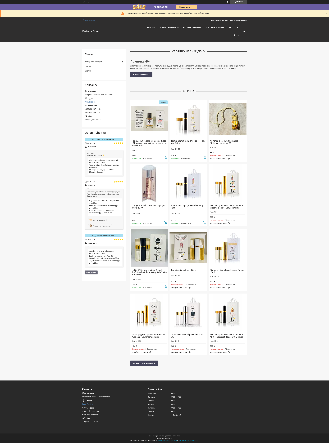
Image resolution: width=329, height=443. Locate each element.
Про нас (88, 66)
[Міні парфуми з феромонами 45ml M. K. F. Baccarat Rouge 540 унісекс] (228, 312)
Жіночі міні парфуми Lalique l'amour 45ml (227, 271)
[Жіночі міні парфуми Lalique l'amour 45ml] (228, 248)
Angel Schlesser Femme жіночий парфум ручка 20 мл (104, 262)
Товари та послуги (168, 27)
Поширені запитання (191, 27)
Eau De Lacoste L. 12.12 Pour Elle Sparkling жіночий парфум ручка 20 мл (104, 257)
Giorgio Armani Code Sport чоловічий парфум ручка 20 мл (103, 161)
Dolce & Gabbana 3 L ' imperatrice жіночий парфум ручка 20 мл (102, 212)
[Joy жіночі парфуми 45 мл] (188, 248)
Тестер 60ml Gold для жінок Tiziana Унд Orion (188, 142)
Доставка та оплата (215, 27)
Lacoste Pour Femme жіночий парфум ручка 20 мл (103, 207)
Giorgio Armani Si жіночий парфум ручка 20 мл (148, 206)
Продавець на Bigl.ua (164, 438)
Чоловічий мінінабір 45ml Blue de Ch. (187, 335)
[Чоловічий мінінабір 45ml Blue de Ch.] (188, 312)
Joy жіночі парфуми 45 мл (183, 270)
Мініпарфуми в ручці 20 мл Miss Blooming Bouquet (101, 171)
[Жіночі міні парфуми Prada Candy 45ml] (188, 183)
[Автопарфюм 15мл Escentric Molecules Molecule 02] (228, 119)
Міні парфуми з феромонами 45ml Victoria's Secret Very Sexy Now (226, 206)
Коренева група (142, 74)
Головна (151, 27)
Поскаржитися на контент (167, 440)
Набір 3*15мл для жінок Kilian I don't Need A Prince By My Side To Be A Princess (149, 272)
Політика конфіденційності (188, 440)
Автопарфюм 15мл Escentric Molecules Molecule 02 (224, 142)
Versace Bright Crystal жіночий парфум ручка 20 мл (104, 166)
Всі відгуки (91, 272)
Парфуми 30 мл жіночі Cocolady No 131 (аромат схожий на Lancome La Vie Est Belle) (149, 143)
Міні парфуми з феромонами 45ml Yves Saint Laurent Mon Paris (148, 335)
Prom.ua (177, 436)
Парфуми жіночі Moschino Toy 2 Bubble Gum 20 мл (104, 202)
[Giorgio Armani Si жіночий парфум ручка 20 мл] (149, 183)
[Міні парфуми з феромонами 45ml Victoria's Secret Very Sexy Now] (228, 183)
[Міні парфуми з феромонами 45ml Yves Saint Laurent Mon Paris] (149, 312)
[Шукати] (243, 31)
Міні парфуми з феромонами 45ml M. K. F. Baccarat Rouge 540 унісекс (226, 335)
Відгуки (88, 71)
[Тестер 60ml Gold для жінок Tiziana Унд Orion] (188, 119)
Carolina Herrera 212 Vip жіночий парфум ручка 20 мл (101, 252)
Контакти (233, 27)
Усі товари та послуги (143, 363)
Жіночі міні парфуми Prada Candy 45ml (187, 206)
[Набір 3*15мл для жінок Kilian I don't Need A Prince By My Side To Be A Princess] (149, 248)
